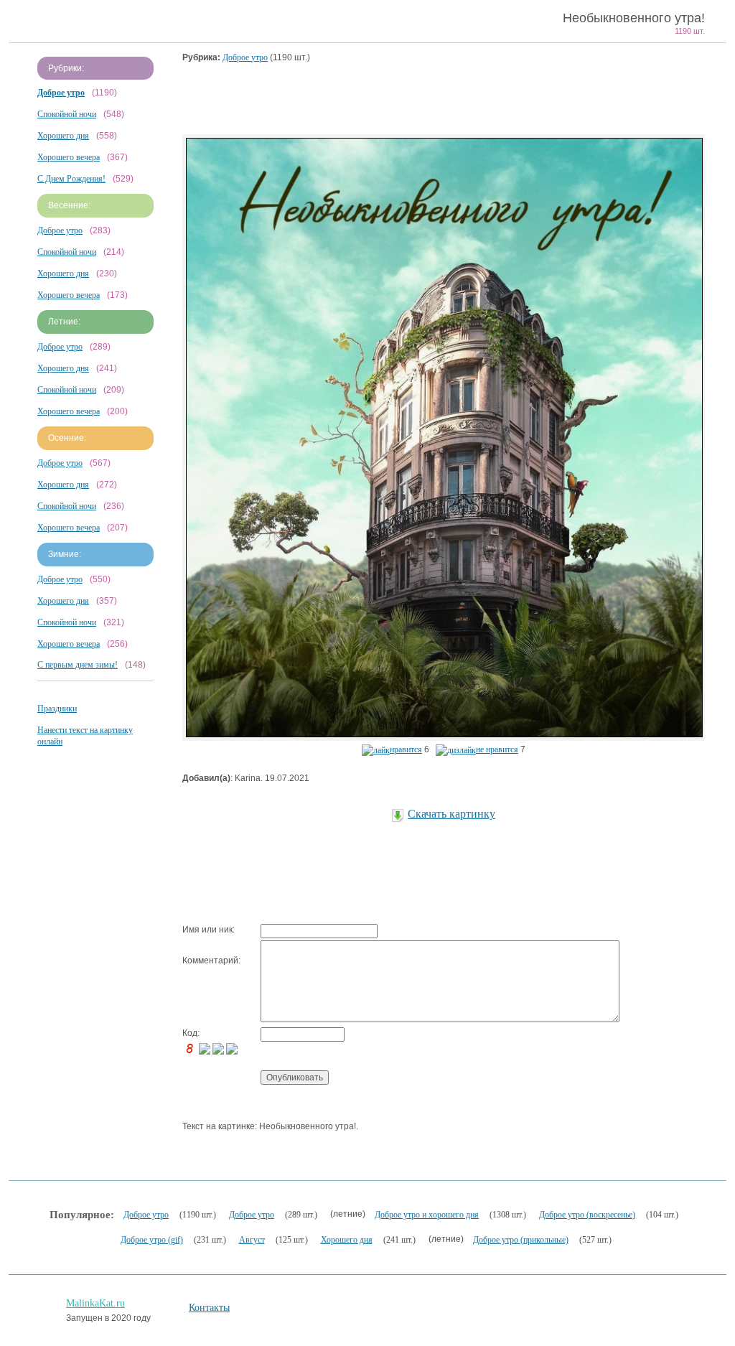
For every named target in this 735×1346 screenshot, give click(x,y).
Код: (191, 1033)
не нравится (497, 749)
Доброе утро (60, 230)
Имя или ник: (208, 930)
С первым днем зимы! (77, 665)
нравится (406, 749)
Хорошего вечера (68, 157)
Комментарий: (211, 960)
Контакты (209, 1307)
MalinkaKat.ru (95, 1303)
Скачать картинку (451, 814)
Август (252, 1240)
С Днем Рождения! (71, 179)
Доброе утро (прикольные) (520, 1240)
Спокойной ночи (66, 114)
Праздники (57, 709)
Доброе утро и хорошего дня (427, 1215)
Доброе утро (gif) (152, 1240)
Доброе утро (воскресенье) (587, 1215)
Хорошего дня (63, 136)
